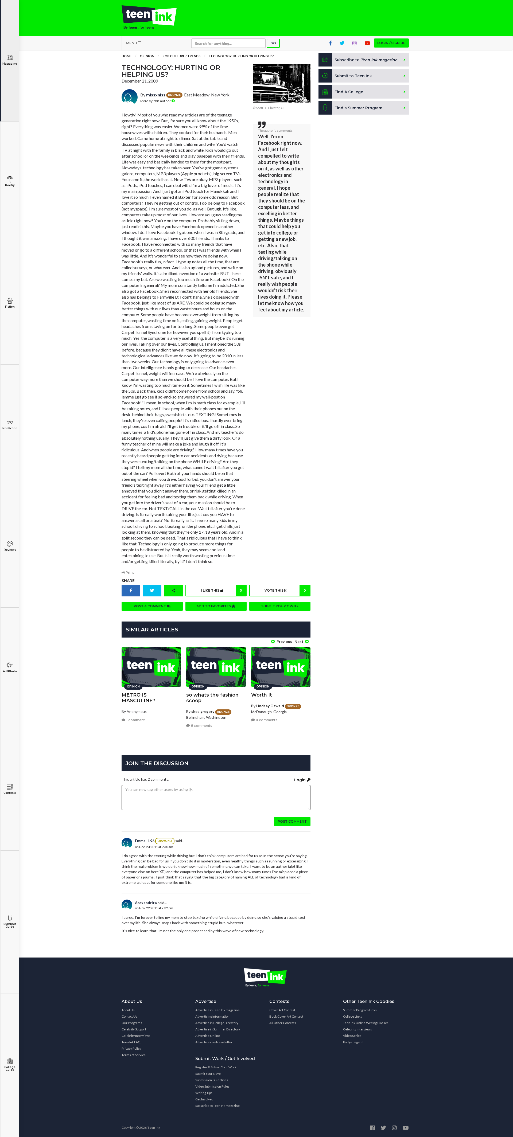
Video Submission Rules (212, 1086)
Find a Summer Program (358, 108)
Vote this (285, 590)
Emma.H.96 (144, 840)
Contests (9, 793)
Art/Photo (10, 671)
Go (273, 43)
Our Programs (132, 1023)
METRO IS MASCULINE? (138, 698)
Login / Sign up (391, 43)
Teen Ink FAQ (131, 1042)
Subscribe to (366, 59)
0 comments (266, 720)
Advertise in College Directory (216, 1023)
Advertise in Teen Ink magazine (217, 1010)
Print (129, 573)
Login (300, 779)
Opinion (147, 56)
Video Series (352, 1036)
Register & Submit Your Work (215, 1067)
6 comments (201, 726)
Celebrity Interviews (136, 1036)
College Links (352, 1016)
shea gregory (202, 711)
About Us (128, 1010)
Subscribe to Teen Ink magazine (217, 1106)
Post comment (292, 821)
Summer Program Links (360, 1010)
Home (126, 56)
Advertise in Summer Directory (217, 1029)
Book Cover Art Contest (286, 1016)
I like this (221, 590)
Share (128, 580)
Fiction (10, 306)
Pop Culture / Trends (181, 56)
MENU (132, 43)
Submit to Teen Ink (353, 75)
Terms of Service (134, 1055)
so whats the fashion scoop (212, 698)
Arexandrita (146, 902)
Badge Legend (353, 1042)
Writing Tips (203, 1093)
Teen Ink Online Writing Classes (365, 1023)
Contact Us (129, 1016)
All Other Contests (282, 1023)
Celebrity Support (134, 1029)
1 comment (135, 720)
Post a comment (150, 606)
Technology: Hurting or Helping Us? (241, 56)
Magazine (9, 63)
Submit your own (279, 606)
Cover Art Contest (282, 1010)
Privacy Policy (131, 1048)
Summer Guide (9, 925)
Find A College (349, 91)
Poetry (10, 185)
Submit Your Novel (208, 1074)
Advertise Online (207, 1036)
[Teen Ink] (154, 17)
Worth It (261, 695)
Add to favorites (214, 606)
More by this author (156, 101)
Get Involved (204, 1099)
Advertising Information (212, 1016)
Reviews (10, 550)
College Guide (9, 1068)
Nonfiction (9, 428)
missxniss (155, 94)
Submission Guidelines (211, 1080)
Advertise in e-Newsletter (213, 1042)
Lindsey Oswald (270, 706)
